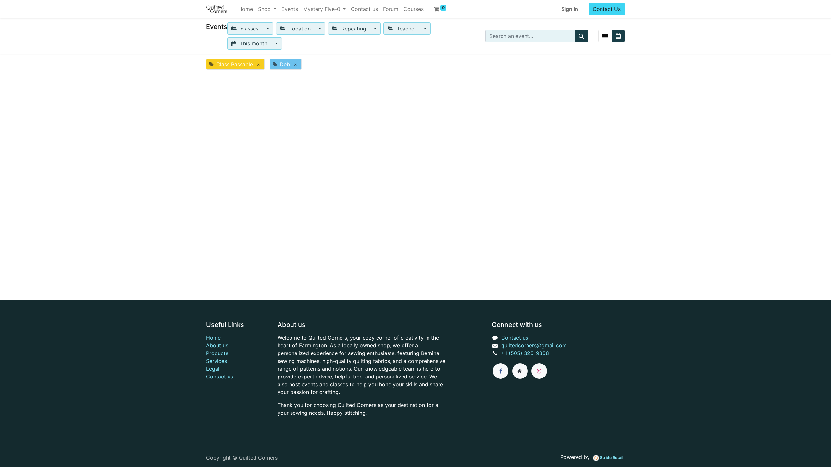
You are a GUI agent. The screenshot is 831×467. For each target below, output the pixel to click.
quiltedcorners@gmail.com (534, 345)
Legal (212, 368)
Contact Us (607, 9)
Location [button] (300, 28)
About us (217, 345)
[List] (605, 36)
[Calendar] (618, 36)
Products (217, 353)
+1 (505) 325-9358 (525, 353)
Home (213, 337)
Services (216, 361)
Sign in (569, 9)
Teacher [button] (406, 28)
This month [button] (253, 43)
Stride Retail (611, 457)
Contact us (219, 376)
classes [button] (249, 28)
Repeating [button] (354, 28)
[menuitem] (245, 9)
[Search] (581, 36)
